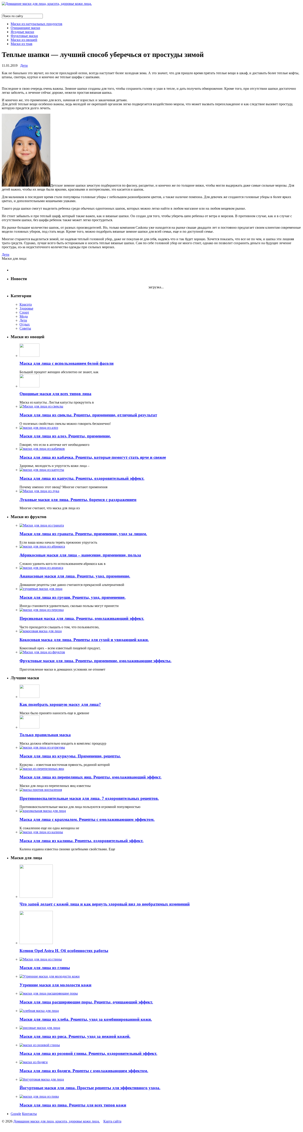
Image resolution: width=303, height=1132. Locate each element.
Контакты (29, 1114)
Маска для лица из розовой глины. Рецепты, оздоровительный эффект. (88, 1053)
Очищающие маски (25, 28)
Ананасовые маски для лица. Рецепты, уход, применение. (75, 576)
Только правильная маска (45, 734)
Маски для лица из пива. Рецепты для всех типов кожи (73, 1105)
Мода (24, 316)
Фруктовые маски (24, 36)
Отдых (25, 324)
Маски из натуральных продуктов (36, 24)
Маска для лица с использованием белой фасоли (67, 363)
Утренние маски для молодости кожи (55, 985)
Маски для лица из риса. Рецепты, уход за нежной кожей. (75, 1036)
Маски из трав (21, 44)
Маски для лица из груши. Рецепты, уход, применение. (73, 597)
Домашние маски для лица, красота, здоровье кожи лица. (56, 1121)
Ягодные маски (22, 32)
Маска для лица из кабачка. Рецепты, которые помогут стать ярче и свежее (93, 457)
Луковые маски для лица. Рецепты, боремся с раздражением (78, 499)
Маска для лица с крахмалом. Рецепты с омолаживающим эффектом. (87, 819)
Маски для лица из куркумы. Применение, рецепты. (70, 756)
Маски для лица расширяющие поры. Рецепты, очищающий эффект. (86, 1002)
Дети (24, 65)
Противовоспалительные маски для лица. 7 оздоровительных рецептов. (89, 798)
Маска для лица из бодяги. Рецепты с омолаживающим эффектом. (84, 1070)
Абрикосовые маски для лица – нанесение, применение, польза (80, 555)
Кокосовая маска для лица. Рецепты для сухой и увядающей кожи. (84, 639)
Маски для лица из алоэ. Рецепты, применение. (65, 436)
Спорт (24, 312)
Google (16, 1114)
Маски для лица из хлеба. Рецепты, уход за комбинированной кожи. (86, 1019)
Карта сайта (112, 1121)
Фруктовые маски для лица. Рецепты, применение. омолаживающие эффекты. (95, 660)
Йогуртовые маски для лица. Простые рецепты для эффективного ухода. (90, 1087)
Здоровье (26, 308)
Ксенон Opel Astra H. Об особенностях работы (64, 950)
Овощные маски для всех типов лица (55, 393)
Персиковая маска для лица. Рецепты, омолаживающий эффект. (82, 618)
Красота (26, 304)
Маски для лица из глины (45, 967)
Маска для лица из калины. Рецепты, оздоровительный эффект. (82, 840)
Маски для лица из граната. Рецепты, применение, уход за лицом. (83, 533)
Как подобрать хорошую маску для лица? (60, 704)
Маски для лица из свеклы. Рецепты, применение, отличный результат (88, 415)
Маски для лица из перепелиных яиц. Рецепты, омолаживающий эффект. (90, 777)
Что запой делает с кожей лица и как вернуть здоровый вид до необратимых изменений (105, 904)
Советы (25, 328)
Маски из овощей (24, 40)
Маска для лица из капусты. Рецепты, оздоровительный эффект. (82, 478)
